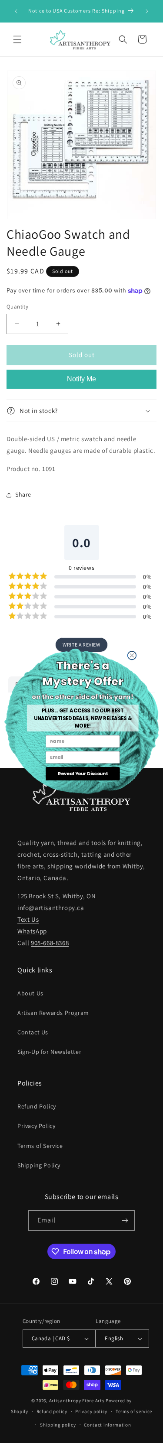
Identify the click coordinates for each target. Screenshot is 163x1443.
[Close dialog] (131, 655)
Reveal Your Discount (83, 773)
